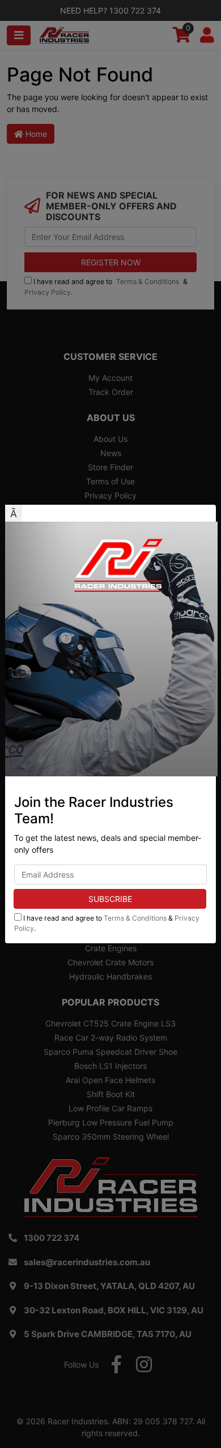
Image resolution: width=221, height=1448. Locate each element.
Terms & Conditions (135, 918)
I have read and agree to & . (106, 923)
